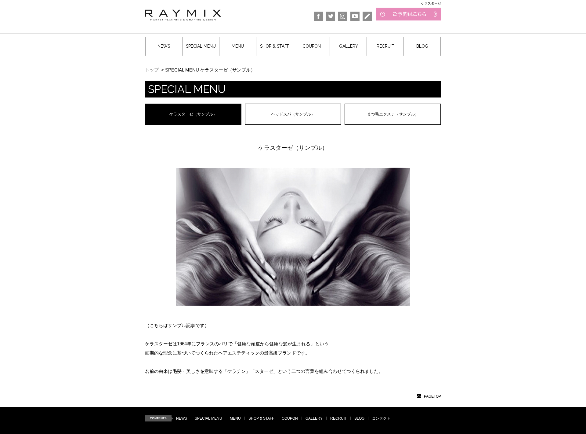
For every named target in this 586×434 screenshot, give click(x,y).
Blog (367, 16)
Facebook (318, 16)
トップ (152, 69)
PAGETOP (432, 396)
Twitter (330, 16)
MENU (235, 418)
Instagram (342, 16)
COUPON (290, 418)
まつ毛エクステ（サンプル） (393, 114)
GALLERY (314, 418)
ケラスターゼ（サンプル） (193, 114)
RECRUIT (338, 418)
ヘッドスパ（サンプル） (293, 114)
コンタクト (381, 418)
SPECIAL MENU (208, 418)
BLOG (359, 418)
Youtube (355, 16)
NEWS (181, 418)
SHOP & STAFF (261, 418)
